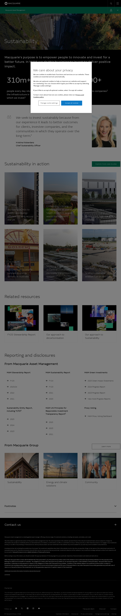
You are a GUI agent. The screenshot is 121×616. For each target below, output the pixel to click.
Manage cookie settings (49, 103)
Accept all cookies (71, 103)
